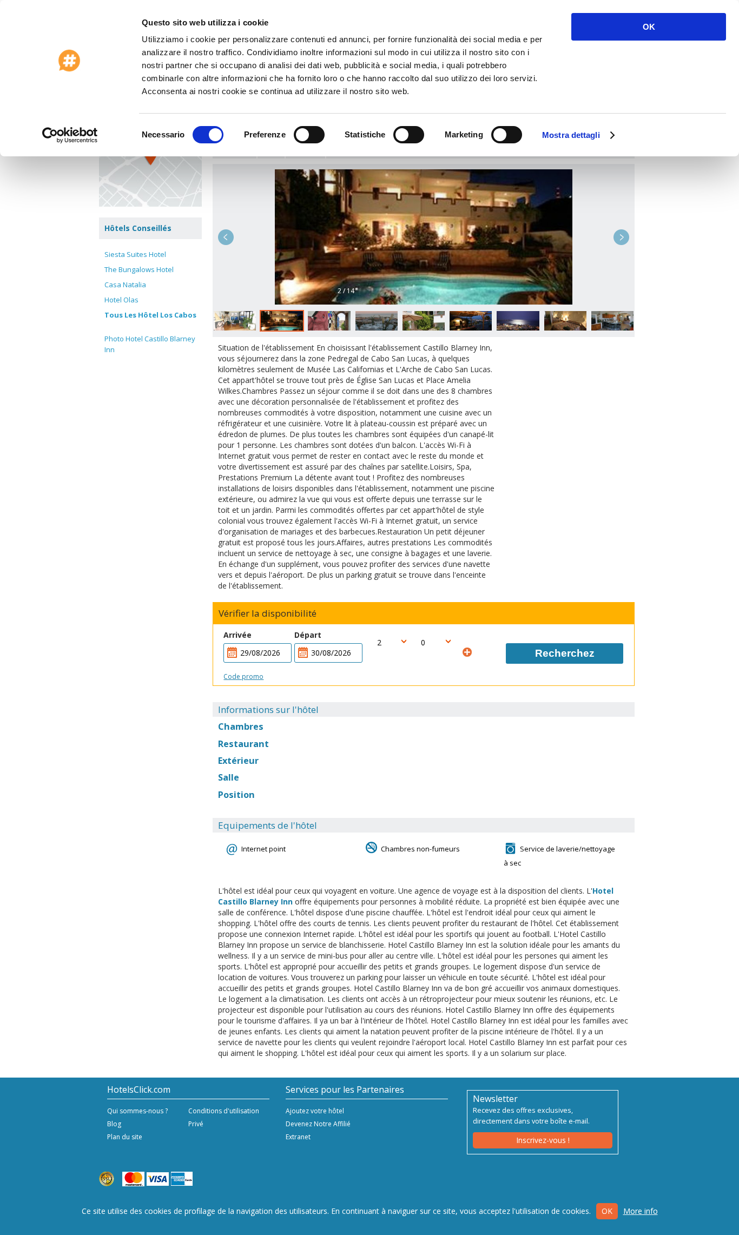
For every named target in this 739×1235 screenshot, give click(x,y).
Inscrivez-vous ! (543, 1140)
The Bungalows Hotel (139, 269)
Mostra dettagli (571, 135)
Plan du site (124, 1136)
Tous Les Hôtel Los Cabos (150, 315)
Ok (607, 1211)
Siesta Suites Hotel (135, 254)
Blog (114, 1123)
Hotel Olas (121, 300)
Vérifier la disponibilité (267, 613)
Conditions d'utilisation (223, 1110)
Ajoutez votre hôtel (315, 1110)
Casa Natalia (125, 284)
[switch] (309, 134)
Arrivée (237, 635)
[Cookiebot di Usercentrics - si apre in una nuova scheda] (70, 135)
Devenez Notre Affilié (318, 1123)
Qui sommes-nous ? (137, 1110)
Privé (195, 1123)
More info (640, 1211)
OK (649, 26)
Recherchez (565, 653)
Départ (307, 635)
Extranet (298, 1136)
